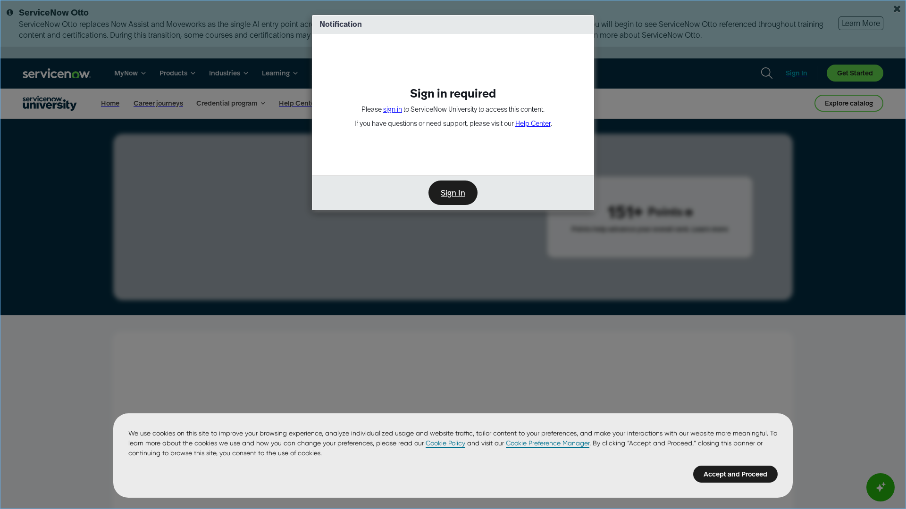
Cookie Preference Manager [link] (547, 443)
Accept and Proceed (735, 474)
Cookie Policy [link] (445, 443)
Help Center (533, 123)
